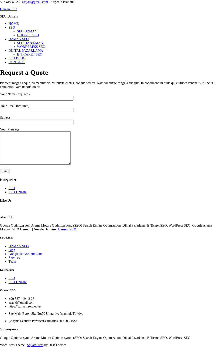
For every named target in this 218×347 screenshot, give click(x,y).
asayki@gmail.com (35, 2)
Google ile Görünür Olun (26, 254)
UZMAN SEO (19, 39)
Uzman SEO (8, 9)
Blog (12, 250)
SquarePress (35, 345)
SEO (12, 27)
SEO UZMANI (27, 31)
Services (14, 257)
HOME (14, 23)
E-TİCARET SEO (29, 54)
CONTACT (17, 62)
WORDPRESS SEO (31, 46)
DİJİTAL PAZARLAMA (26, 50)
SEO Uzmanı (18, 192)
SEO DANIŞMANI (30, 43)
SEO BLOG (17, 58)
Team (12, 261)
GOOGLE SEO (28, 35)
